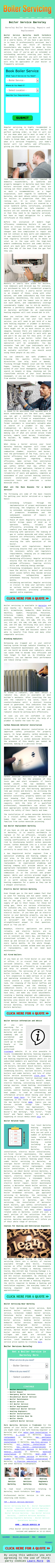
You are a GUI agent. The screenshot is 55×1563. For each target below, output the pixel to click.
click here (39, 1076)
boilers (32, 224)
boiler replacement (33, 1166)
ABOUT (33, 17)
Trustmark (8, 1051)
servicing (17, 127)
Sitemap (6, 1537)
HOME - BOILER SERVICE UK (27, 1525)
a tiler (20, 1435)
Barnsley (43, 605)
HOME (21, 17)
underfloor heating (24, 1449)
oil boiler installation (31, 1444)
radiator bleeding (37, 645)
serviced (20, 142)
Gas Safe (35, 341)
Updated (42, 1537)
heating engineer (12, 312)
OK (48, 1560)
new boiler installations (31, 1447)
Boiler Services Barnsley (18, 1346)
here (40, 1342)
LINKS (27, 17)
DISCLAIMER (48, 17)
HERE (30, 1102)
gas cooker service (24, 1456)
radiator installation (37, 1459)
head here (19, 1097)
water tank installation (35, 1432)
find (12, 1308)
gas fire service (39, 1442)
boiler (47, 40)
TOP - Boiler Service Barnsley (19, 1502)
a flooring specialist (26, 1461)
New (33, 1537)
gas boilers (27, 203)
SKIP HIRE (40, 1454)
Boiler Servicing (21, 1537)
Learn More (35, 1560)
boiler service (43, 291)
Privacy (49, 1542)
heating (47, 1210)
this (39, 1117)
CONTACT (39, 17)
